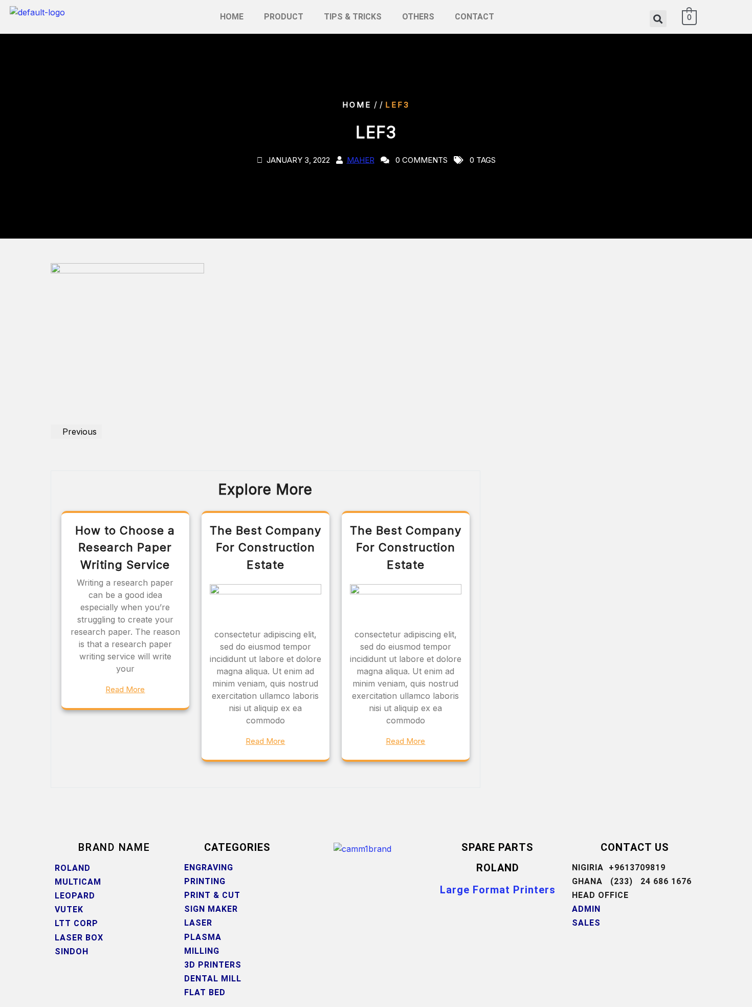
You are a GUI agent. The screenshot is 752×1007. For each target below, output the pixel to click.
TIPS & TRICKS (353, 17)
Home (356, 105)
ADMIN (586, 909)
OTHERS (418, 17)
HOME (232, 17)
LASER (198, 923)
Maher (360, 160)
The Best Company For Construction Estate (265, 547)
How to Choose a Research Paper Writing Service (125, 547)
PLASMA (204, 937)
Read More (125, 689)
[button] (658, 18)
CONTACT (474, 17)
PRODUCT (283, 17)
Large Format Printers (498, 890)
